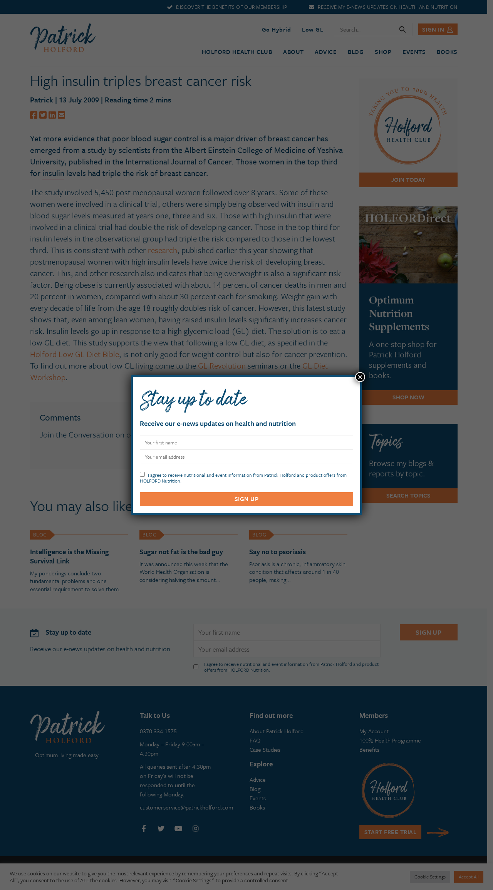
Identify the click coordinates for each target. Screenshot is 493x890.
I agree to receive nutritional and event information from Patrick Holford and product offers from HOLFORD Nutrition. (243, 477)
